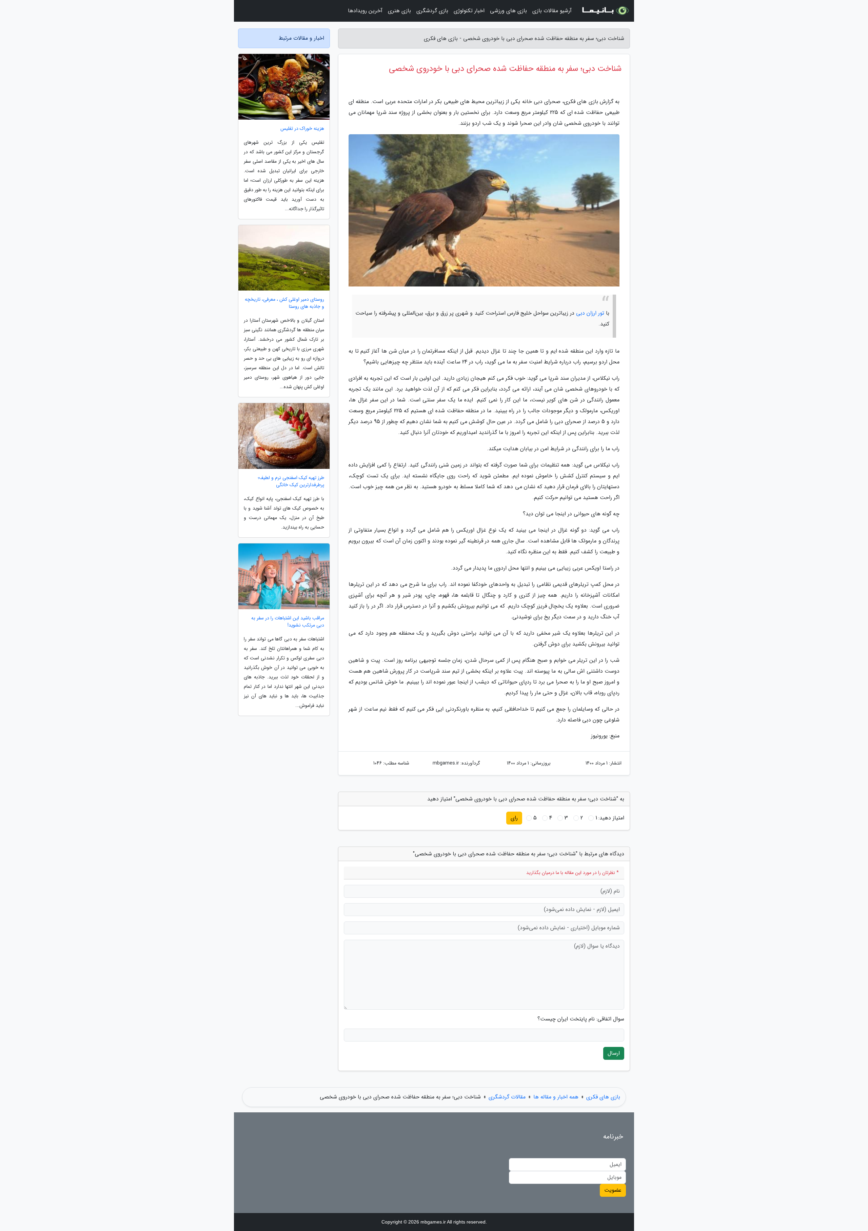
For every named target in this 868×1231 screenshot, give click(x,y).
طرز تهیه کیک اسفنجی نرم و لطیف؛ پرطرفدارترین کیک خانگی (291, 481)
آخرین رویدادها (365, 10)
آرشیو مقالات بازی (552, 10)
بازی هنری (399, 10)
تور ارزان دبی (590, 313)
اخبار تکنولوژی (469, 10)
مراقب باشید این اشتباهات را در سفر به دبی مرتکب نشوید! (287, 622)
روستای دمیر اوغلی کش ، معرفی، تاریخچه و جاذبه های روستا (284, 303)
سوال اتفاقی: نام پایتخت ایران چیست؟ (580, 1019)
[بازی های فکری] (605, 11)
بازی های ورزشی (508, 10)
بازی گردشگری (432, 10)
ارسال (614, 1053)
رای (514, 818)
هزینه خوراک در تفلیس (302, 128)
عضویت (613, 1190)
